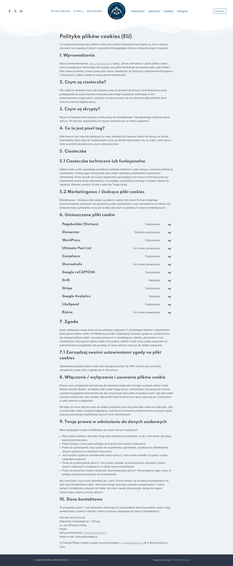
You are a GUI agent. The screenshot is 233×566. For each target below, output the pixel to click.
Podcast (220, 11)
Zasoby (168, 11)
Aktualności (94, 11)
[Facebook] (9, 11)
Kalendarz (137, 11)
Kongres (182, 11)
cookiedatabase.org (132, 542)
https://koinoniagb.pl (100, 63)
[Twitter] (15, 11)
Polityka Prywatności (78, 560)
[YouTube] (21, 11)
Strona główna (60, 11)
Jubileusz (154, 11)
